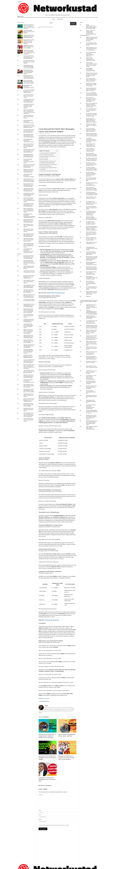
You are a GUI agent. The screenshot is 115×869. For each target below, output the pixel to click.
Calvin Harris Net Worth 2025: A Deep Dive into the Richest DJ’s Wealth (28, 371)
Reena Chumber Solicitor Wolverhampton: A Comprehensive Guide (91, 273)
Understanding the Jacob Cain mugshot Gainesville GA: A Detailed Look (91, 49)
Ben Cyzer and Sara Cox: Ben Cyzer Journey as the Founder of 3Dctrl (91, 239)
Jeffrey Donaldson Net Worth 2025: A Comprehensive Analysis (28, 121)
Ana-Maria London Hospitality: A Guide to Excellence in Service (91, 223)
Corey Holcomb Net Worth (44, 701)
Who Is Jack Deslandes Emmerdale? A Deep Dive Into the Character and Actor (91, 233)
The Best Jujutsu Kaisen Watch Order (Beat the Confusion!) (91, 382)
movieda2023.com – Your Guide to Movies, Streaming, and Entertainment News (91, 377)
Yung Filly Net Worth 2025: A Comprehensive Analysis (29, 271)
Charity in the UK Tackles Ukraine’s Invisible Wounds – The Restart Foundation (91, 134)
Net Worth (46, 698)
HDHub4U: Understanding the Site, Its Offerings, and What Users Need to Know (91, 326)
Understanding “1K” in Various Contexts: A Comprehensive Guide (90, 145)
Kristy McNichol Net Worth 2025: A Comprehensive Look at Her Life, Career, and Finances (25, 251)
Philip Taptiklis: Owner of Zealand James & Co (91, 243)
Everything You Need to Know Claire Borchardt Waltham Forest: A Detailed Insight (91, 213)
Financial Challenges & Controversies (48, 164)
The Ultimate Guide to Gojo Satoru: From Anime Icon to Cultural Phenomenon (91, 159)
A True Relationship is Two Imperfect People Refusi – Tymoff (91, 288)
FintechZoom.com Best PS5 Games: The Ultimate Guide (91, 125)
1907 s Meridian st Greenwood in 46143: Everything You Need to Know (91, 283)
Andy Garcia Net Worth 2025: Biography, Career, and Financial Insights (28, 336)
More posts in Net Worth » (71, 716)
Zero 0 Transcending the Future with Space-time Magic (91, 179)
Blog (54, 19)
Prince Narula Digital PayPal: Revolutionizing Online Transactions (91, 130)
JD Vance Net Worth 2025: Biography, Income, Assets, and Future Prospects (29, 126)
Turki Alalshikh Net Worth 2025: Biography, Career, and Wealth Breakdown (29, 286)
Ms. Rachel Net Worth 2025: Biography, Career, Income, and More (28, 341)
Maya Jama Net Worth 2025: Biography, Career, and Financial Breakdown (28, 77)
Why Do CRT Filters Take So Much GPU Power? (91, 197)
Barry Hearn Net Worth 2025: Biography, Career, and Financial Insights (28, 185)
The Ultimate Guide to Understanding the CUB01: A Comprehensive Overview (91, 193)
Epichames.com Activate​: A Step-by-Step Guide (91, 362)
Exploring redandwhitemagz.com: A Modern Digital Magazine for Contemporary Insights (91, 312)
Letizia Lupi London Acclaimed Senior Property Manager (91, 248)
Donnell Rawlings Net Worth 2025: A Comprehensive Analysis (28, 381)
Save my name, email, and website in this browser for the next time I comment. (54, 825)
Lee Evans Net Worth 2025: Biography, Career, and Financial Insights (29, 91)
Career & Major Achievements (46, 154)
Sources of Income (44, 157)
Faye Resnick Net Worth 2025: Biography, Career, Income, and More (28, 291)
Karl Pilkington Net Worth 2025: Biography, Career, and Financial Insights (29, 101)
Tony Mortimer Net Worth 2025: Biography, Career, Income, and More (28, 194)
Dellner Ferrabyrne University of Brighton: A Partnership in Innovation (91, 218)
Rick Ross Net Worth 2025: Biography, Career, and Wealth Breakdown (29, 400)
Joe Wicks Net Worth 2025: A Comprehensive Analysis (29, 300)
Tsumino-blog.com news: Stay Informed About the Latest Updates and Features (91, 417)
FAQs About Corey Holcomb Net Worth (49, 171)
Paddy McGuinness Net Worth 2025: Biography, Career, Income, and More (28, 66)
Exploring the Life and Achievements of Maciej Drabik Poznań (91, 253)
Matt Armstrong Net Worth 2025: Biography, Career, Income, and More (28, 82)
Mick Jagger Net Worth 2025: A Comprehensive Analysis (28, 230)
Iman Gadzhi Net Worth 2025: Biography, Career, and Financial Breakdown (28, 135)
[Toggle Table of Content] (56, 151)
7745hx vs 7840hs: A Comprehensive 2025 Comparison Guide (90, 150)
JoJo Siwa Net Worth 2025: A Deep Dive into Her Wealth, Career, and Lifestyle (28, 106)
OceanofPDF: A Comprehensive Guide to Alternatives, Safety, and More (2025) (91, 140)
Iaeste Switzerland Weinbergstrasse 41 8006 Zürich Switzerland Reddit (91, 154)
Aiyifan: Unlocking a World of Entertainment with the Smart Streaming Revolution (91, 39)
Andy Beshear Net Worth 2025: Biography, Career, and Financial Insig (28, 320)
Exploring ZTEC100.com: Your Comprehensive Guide (91, 366)
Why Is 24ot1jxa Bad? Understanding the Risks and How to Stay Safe (91, 80)
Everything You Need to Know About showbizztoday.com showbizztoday (91, 406)
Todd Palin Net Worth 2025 (52, 620)
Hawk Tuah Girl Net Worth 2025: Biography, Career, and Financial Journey (29, 151)
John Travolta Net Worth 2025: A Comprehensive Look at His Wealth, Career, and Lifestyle (29, 111)
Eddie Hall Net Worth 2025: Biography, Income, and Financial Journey (29, 166)
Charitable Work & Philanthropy (47, 162)
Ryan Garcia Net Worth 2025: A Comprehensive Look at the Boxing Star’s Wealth (28, 210)
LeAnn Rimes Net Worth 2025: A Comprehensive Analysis (28, 96)
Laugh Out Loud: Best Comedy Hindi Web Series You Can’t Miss (91, 317)
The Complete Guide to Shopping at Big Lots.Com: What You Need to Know (91, 358)
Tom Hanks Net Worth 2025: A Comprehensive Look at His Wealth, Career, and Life (29, 199)
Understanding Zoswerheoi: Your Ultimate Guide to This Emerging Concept (91, 64)
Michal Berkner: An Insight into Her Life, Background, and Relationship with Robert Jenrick (91, 258)
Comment (40, 794)
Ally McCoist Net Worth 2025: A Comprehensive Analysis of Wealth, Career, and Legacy (29, 26)
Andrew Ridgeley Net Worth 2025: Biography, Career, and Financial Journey (28, 325)
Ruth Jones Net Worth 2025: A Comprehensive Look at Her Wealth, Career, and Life (28, 331)
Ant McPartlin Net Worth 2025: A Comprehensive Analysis (28, 267)
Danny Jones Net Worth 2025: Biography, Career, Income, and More (28, 405)
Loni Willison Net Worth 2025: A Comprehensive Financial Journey (28, 240)
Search (51, 22)
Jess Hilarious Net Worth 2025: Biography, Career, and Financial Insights (28, 257)
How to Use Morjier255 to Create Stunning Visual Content (91, 110)
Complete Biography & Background (48, 153)
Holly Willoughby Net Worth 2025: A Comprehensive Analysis (28, 140)
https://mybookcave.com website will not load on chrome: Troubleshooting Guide (91, 343)
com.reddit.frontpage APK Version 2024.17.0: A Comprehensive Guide (91, 322)
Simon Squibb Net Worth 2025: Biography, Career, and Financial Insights (28, 205)
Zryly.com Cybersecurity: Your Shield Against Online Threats (91, 44)
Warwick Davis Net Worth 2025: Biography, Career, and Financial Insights (28, 36)
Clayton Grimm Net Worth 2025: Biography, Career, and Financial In (29, 346)
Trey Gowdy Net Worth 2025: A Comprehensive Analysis (28, 316)
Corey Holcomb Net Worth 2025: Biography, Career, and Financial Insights (29, 361)
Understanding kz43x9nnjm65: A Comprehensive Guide (90, 69)
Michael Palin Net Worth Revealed (56, 292)
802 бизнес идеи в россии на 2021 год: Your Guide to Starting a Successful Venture (91, 74)
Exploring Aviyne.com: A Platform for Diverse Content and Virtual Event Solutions (91, 306)
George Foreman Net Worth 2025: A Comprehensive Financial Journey (28, 161)
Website (40, 819)
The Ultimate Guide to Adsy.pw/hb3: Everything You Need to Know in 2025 (91, 169)
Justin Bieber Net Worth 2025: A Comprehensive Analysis (28, 409)
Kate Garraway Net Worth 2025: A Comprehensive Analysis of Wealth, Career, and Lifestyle (29, 366)
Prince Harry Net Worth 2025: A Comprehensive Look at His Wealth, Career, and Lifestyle (29, 52)
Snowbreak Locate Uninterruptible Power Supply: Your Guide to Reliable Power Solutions (91, 120)
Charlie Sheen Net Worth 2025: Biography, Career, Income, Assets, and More (28, 180)
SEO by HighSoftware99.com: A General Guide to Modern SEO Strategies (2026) (91, 26)
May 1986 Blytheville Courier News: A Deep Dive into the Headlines (91, 203)
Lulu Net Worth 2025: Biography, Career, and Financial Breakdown (28, 356)
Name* (40, 810)
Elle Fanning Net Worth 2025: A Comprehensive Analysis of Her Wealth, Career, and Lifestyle (28, 414)
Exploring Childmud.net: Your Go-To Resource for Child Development (91, 89)
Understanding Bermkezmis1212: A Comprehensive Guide (90, 59)
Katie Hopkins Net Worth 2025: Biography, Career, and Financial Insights (28, 235)
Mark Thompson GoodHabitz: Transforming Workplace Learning (91, 278)
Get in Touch (60, 19)
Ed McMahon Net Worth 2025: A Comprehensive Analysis (28, 395)
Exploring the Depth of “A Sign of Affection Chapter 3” (91, 396)
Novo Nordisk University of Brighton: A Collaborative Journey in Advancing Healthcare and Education (91, 228)
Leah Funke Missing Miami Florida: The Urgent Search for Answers (91, 412)
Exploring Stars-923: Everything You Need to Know (91, 401)
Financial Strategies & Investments (48, 161)
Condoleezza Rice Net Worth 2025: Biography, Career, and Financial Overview (28, 351)
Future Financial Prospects (46, 166)
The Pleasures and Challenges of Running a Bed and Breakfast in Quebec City (91, 174)
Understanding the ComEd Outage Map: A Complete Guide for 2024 (91, 293)
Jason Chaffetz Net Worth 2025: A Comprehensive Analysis (28, 281)
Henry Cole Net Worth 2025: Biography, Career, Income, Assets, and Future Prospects (29, 262)
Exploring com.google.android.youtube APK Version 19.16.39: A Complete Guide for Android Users (88, 299)
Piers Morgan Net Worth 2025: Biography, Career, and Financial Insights (28, 57)
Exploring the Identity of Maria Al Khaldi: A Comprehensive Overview (91, 263)
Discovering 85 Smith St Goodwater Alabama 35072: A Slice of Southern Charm (91, 94)
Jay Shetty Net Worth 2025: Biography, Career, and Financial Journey (29, 277)
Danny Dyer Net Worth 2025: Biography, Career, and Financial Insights (28, 171)
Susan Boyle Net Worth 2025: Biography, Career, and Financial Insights (28, 376)
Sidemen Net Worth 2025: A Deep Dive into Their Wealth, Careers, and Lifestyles (29, 41)
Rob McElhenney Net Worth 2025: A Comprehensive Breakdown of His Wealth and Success (29, 215)
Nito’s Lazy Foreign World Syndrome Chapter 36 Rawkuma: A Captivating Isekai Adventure (91, 105)
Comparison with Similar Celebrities (49, 167)
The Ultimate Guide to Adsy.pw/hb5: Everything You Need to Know (91, 164)
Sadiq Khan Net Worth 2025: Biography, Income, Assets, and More (28, 46)
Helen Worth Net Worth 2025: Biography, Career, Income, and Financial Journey (28, 145)
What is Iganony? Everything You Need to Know (91, 392)
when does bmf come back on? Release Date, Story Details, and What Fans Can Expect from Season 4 (91, 337)
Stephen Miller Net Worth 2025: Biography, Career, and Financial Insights (28, 305)
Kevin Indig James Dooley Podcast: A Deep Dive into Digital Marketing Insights (91, 268)
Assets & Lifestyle (44, 159)
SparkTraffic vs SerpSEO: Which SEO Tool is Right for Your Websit (91, 84)
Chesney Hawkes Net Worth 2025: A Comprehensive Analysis (28, 175)
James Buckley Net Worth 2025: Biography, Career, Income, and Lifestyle (28, 131)
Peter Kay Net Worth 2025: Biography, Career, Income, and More (29, 62)
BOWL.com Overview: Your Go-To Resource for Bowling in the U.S (91, 353)
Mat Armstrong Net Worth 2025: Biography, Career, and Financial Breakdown (29, 296)
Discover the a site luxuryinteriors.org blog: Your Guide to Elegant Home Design (91, 99)
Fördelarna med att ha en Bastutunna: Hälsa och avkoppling (91, 387)
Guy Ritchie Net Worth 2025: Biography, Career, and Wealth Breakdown (28, 155)
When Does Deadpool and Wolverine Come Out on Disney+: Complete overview (91, 332)
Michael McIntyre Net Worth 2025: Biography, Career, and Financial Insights (28, 72)
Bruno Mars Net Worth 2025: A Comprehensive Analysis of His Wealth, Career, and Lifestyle (28, 310)
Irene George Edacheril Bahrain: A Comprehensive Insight (91, 208)
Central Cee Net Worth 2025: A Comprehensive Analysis (28, 420)
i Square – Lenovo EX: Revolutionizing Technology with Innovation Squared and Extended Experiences (88, 33)
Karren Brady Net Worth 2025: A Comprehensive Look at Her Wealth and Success (28, 245)
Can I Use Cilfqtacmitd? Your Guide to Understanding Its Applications (91, 54)
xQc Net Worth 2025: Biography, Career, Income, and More (29, 31)
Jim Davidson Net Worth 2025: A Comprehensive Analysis (28, 116)
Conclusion (43, 169)
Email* (40, 814)
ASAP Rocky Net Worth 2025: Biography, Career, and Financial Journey (28, 190)
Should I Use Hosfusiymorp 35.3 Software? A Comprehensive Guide (91, 184)
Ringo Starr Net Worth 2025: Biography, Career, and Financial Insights (28, 221)
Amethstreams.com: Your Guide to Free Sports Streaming (91, 372)
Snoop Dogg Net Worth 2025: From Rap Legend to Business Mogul (28, 386)
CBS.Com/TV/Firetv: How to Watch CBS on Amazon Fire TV (91, 348)
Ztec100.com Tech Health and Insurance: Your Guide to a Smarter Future (91, 115)
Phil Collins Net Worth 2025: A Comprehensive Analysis (28, 225)
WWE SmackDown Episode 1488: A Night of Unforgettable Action (91, 428)
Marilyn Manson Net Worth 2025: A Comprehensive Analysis (28, 86)
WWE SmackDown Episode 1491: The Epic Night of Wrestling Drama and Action (91, 422)
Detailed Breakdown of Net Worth (47, 156)
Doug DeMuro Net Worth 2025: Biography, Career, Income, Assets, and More (28, 390)
